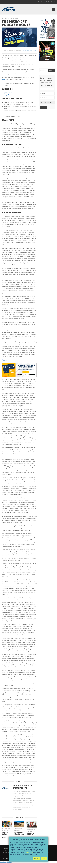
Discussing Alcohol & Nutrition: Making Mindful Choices (6, 835)
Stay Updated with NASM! (29, 50)
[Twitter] (49, 2)
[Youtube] (51, 2)
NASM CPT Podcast (14, 18)
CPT (3, 18)
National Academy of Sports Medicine (13, 50)
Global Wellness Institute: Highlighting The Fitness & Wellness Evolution (19, 835)
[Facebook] (38, 2)
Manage (36, 858)
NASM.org (4, 79)
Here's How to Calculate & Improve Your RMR (31, 835)
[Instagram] (41, 2)
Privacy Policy (29, 852)
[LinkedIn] (44, 2)
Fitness (7, 18)
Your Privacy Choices (6, 862)
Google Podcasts (8, 95)
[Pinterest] (46, 2)
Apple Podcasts (8, 93)
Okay (44, 858)
